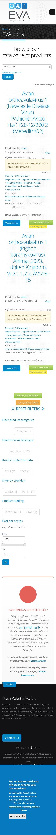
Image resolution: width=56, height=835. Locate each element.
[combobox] (27, 67)
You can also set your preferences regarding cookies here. (24, 806)
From (4, 534)
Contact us (12, 738)
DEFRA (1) (28, 492)
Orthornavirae (21, 175)
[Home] (28, 12)
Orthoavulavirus (25, 186)
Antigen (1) (24, 431)
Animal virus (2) (19, 451)
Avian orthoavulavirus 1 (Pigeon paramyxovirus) (27, 348)
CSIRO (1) (11, 492)
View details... (11, 223)
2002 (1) (25, 471)
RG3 (49, 310)
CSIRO (24, 148)
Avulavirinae (10, 186)
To (3, 549)
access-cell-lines (38, 660)
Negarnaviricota (12, 179)
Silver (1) (31, 512)
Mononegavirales (14, 182)
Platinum (32, 158)
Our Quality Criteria (28, 402)
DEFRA (24, 297)
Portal (14, 29)
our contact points (29, 627)
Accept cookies (17, 816)
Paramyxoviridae (32, 182)
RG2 (42, 158)
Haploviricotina (29, 179)
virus (47, 152)
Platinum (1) (13, 512)
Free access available (41, 222)
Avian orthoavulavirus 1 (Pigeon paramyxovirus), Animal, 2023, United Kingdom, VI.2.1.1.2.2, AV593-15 (28, 258)
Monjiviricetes (43, 179)
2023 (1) (10, 471)
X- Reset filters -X (28, 408)
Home (5, 29)
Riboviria (9, 175)
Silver (39, 310)
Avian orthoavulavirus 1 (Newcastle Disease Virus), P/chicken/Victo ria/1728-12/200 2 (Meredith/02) (28, 112)
